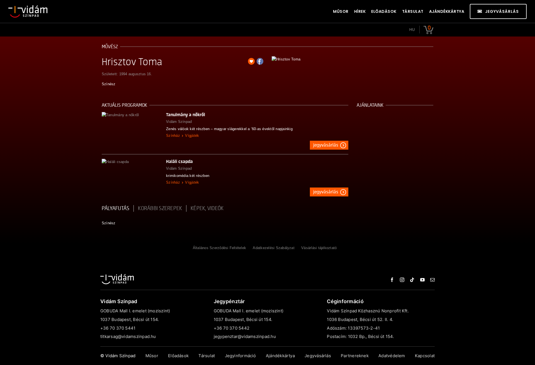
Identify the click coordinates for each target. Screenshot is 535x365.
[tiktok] (412, 280)
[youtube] (422, 280)
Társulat (206, 355)
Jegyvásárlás (325, 145)
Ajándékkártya (280, 355)
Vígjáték (192, 135)
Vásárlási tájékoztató (319, 248)
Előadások (178, 355)
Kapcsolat (425, 355)
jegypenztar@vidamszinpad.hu (245, 336)
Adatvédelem (391, 355)
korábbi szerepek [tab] (160, 208)
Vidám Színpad (179, 122)
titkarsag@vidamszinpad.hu (128, 336)
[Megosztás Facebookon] (260, 61)
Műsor (151, 355)
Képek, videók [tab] (207, 208)
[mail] (432, 280)
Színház (173, 135)
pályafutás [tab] (115, 208)
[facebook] (392, 280)
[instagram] (402, 280)
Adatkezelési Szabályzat (274, 248)
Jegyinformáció (240, 355)
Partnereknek (355, 355)
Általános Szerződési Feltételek (219, 248)
